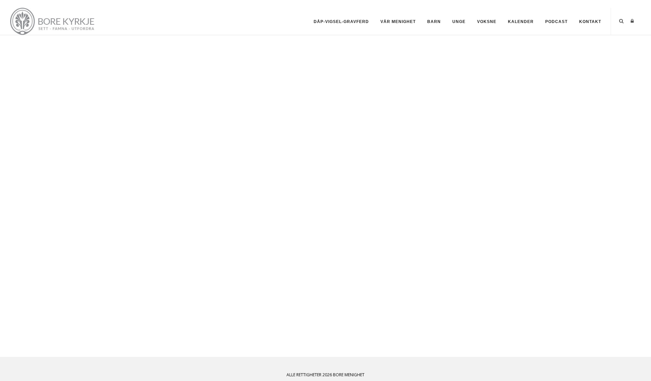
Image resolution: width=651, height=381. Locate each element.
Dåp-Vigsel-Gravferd (341, 21)
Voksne (486, 21)
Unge (459, 21)
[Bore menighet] (54, 21)
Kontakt (590, 21)
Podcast (556, 21)
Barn (434, 21)
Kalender (521, 21)
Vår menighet (398, 21)
